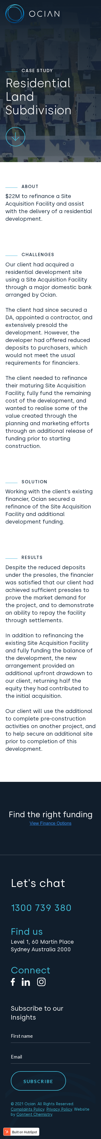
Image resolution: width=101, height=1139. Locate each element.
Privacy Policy (59, 1109)
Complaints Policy (27, 1109)
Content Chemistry (34, 1114)
